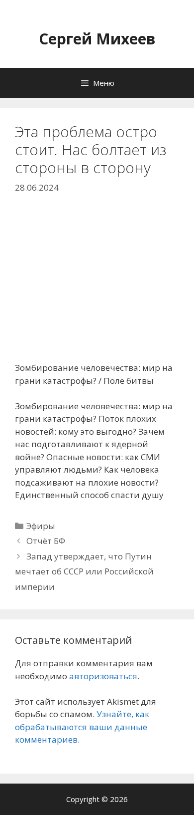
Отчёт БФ (45, 540)
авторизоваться (103, 676)
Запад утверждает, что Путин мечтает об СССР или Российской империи (84, 571)
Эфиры (40, 526)
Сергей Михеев (97, 38)
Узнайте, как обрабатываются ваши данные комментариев (82, 726)
